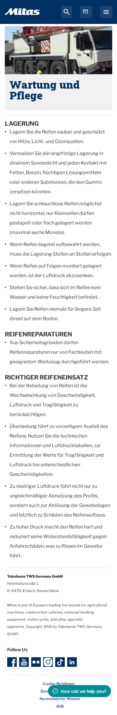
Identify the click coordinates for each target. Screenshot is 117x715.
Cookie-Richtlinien (58, 683)
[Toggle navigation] (106, 12)
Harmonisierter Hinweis (60, 698)
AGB (60, 706)
